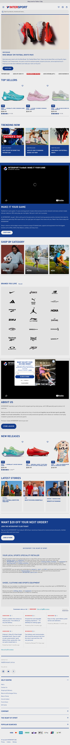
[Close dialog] (53, 361)
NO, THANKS (25, 380)
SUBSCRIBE (24, 377)
